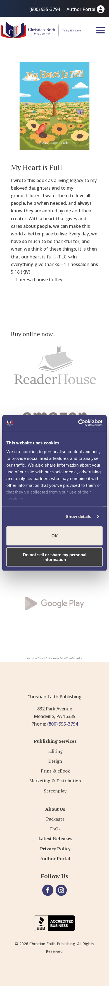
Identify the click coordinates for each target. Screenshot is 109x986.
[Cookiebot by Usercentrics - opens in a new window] (78, 423)
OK (54, 535)
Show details (78, 516)
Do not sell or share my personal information (54, 557)
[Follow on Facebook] (47, 890)
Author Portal (81, 9)
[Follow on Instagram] (61, 890)
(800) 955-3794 (44, 9)
